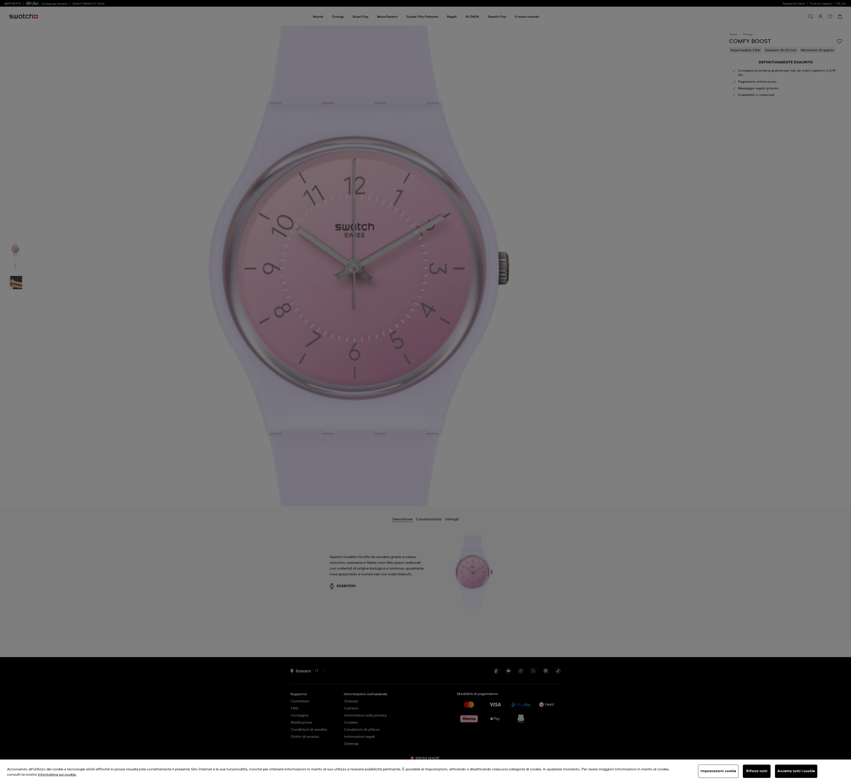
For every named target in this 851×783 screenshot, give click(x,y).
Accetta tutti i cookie (796, 771)
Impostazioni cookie (718, 771)
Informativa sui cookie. (57, 774)
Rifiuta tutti (756, 771)
